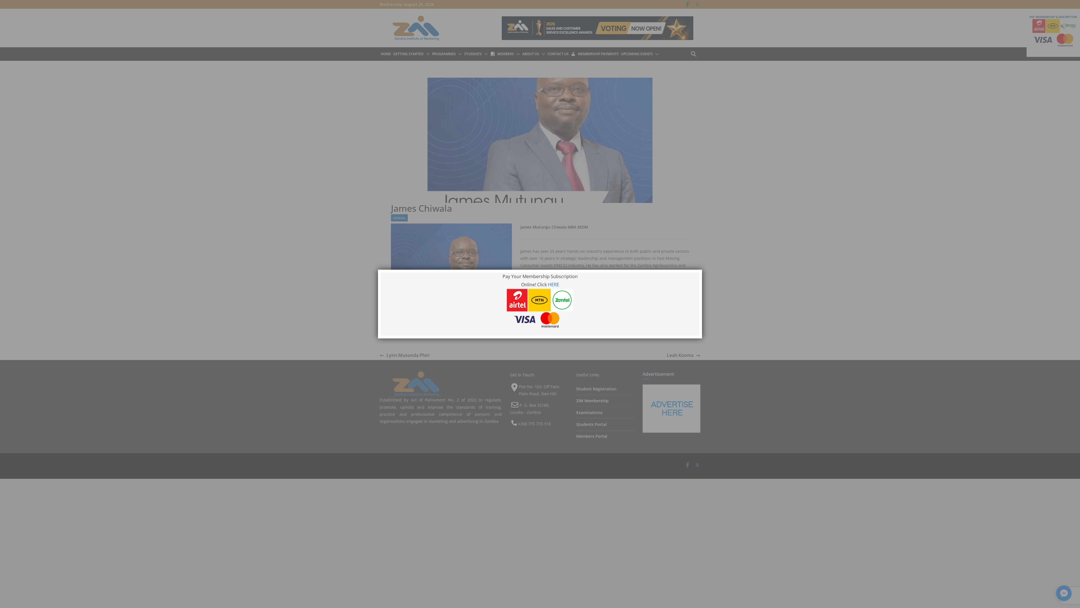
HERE (553, 284)
